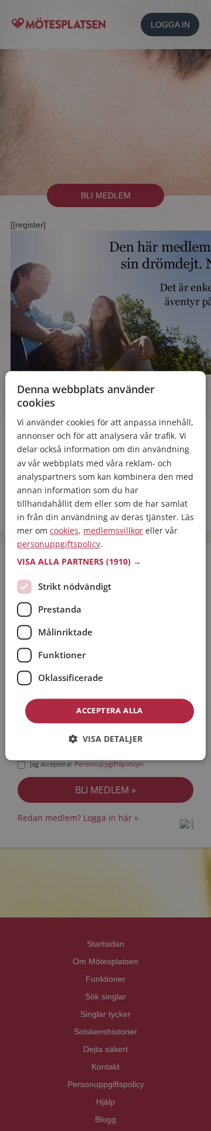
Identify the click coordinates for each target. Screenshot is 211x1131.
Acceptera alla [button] (109, 711)
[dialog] (105, 565)
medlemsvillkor (113, 530)
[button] (105, 562)
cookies (64, 530)
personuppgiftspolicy (58, 543)
